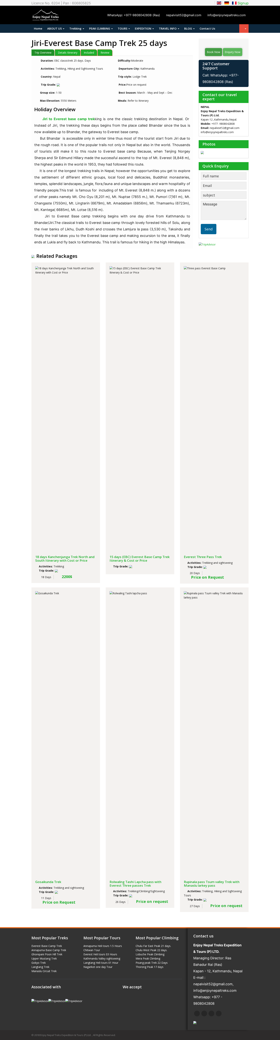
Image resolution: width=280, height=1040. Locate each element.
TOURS (123, 28)
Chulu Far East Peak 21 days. (153, 946)
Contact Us (207, 28)
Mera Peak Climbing (148, 958)
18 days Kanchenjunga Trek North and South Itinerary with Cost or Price (64, 559)
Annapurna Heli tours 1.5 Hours (102, 946)
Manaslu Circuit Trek (44, 971)
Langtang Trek (40, 967)
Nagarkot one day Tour (97, 967)
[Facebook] (197, 1013)
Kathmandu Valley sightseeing (101, 958)
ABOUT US (54, 28)
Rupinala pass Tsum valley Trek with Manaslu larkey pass (211, 884)
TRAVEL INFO (168, 28)
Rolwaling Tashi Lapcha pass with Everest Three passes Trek (135, 884)
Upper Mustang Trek (44, 958)
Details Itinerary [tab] (67, 52)
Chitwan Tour (91, 950)
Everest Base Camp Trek (46, 946)
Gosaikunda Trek (48, 882)
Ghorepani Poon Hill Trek (46, 954)
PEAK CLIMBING (100, 28)
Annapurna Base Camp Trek (48, 950)
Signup (243, 3)
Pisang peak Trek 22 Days (152, 962)
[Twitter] (204, 1013)
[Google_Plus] (211, 1013)
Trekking (75, 28)
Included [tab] (89, 52)
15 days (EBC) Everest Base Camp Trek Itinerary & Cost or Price (140, 559)
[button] (244, 28)
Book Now (213, 52)
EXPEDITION (143, 28)
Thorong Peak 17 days (149, 967)
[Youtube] (219, 1013)
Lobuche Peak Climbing (150, 954)
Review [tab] (105, 52)
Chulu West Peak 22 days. (151, 950)
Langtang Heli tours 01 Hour (100, 962)
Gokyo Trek (38, 962)
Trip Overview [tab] (42, 52)
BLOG (188, 28)
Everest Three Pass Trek (203, 557)
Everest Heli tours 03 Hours (100, 954)
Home (38, 28)
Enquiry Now (232, 52)
